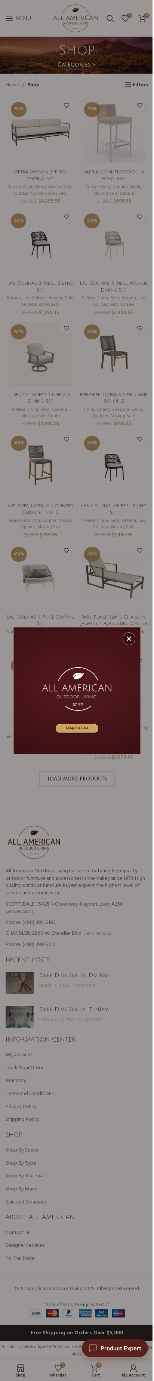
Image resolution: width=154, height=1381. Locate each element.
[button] (129, 638)
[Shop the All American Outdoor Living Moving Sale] (77, 691)
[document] (77, 690)
